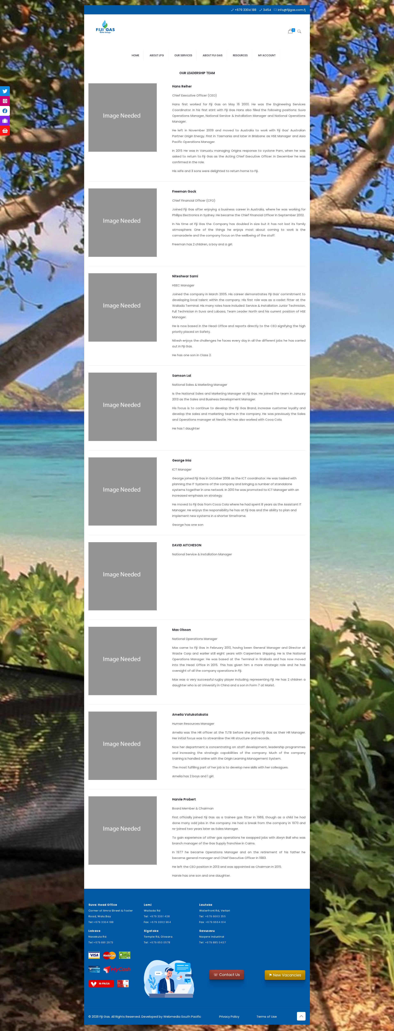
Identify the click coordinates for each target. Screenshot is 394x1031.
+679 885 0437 (215, 942)
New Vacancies (285, 975)
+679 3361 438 (160, 916)
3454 (267, 10)
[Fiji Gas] (107, 27)
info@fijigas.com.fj (292, 10)
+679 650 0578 (160, 942)
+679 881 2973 (103, 942)
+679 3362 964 (160, 922)
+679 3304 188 (245, 10)
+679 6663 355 (215, 916)
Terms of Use (266, 1016)
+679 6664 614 (215, 922)
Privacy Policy (229, 1016)
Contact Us (226, 974)
